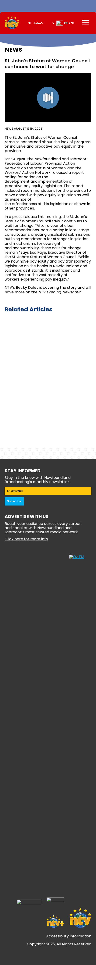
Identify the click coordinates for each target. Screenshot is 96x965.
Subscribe (14, 501)
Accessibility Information (68, 936)
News (9, 128)
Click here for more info (26, 539)
